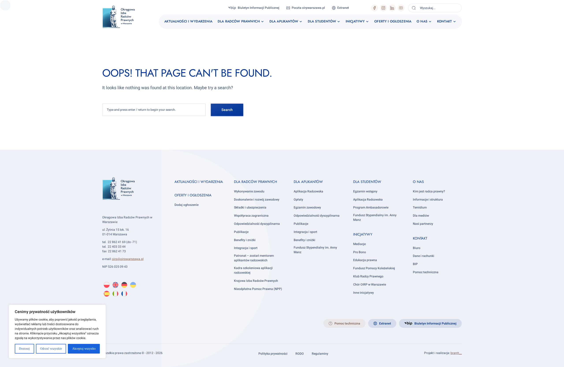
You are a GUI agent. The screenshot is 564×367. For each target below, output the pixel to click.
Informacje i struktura (428, 199)
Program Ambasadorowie (370, 207)
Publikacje (241, 232)
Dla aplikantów (308, 182)
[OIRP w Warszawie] (124, 17)
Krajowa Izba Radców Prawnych (256, 280)
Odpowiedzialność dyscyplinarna (257, 223)
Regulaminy (320, 353)
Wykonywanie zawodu (249, 191)
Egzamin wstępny (365, 191)
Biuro (416, 248)
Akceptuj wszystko (84, 348)
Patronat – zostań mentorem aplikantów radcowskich (254, 258)
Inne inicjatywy (363, 292)
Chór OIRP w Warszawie (369, 284)
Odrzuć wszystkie (51, 348)
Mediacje (359, 244)
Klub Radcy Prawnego (368, 276)
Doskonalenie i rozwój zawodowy (256, 199)
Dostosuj (24, 348)
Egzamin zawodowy (307, 207)
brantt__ (456, 353)
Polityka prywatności (273, 353)
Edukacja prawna (365, 260)
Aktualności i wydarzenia (198, 182)
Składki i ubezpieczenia (250, 207)
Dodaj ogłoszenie (186, 205)
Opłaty (298, 199)
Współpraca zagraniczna (251, 215)
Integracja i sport (246, 248)
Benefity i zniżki (245, 240)
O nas (418, 182)
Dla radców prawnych (255, 182)
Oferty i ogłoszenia (193, 195)
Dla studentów (367, 182)
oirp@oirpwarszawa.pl (127, 259)
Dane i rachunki (423, 256)
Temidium (420, 207)
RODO (299, 353)
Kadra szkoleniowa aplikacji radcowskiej (253, 270)
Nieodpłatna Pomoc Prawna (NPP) (258, 289)
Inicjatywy (362, 234)
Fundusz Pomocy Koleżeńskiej (374, 268)
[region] (57, 331)
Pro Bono (359, 252)
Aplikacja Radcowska (308, 191)
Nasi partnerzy (423, 223)
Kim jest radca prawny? (429, 191)
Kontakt (420, 238)
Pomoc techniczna (425, 272)
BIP (415, 264)
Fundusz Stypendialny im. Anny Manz (315, 250)
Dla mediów (421, 215)
